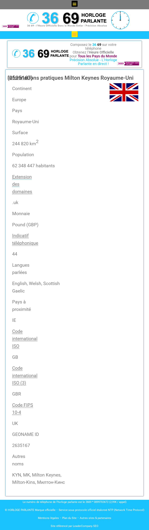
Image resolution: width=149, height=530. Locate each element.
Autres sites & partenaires (95, 518)
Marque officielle (45, 510)
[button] (75, 4)
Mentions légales (48, 518)
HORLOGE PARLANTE (21, 510)
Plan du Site (69, 518)
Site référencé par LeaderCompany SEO (74, 526)
